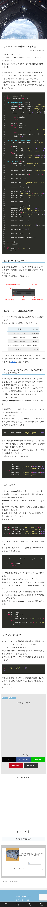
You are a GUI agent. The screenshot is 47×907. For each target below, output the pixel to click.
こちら (13, 362)
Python (13, 698)
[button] (31, 765)
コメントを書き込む (23, 839)
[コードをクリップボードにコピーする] (42, 97)
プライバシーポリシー (23, 900)
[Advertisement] (23, 727)
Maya (5, 698)
